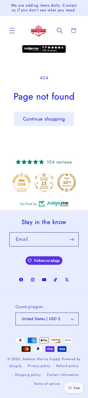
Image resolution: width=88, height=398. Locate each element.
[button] (12, 30)
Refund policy (67, 365)
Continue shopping (44, 119)
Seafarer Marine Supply (42, 359)
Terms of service (47, 383)
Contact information (63, 374)
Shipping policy (28, 374)
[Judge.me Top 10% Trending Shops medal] (66, 182)
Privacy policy (39, 365)
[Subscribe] (71, 239)
